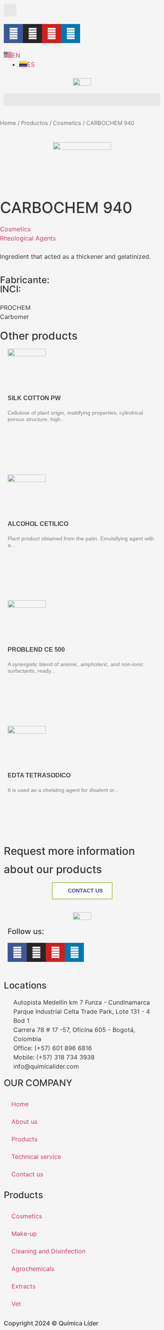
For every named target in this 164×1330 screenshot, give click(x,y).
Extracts (23, 1286)
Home (8, 123)
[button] (10, 10)
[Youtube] (51, 33)
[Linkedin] (70, 33)
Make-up (24, 1233)
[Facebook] (13, 33)
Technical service (36, 1156)
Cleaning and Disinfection (48, 1251)
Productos (34, 123)
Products (24, 1139)
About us (24, 1121)
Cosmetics (67, 123)
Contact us (27, 1174)
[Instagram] (32, 33)
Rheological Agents (28, 238)
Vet (16, 1304)
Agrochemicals (32, 1268)
